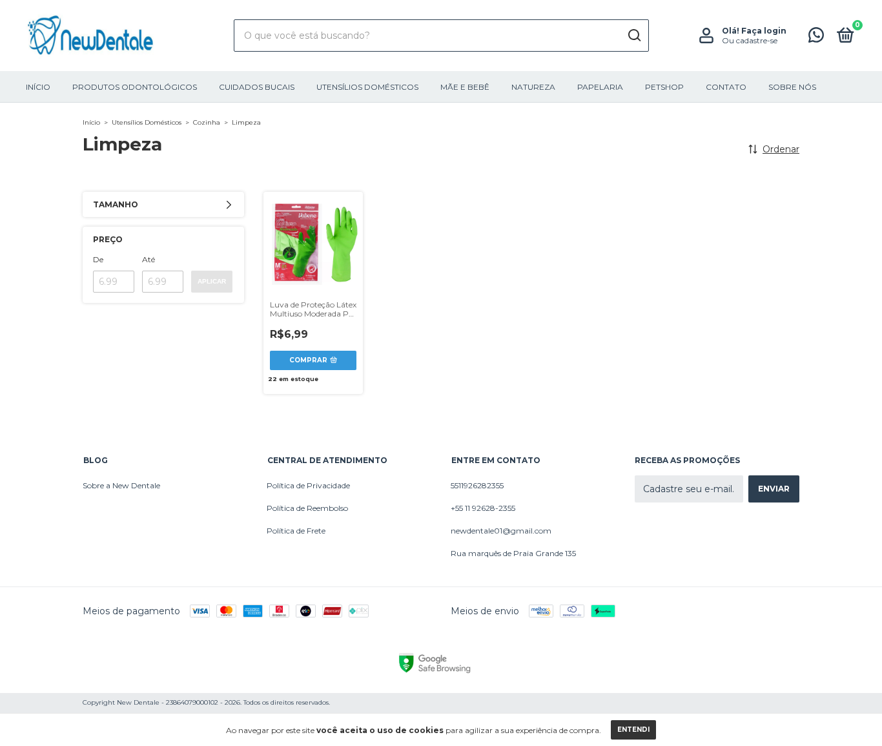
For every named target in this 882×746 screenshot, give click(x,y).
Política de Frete (296, 530)
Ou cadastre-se (749, 40)
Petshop (664, 87)
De (98, 259)
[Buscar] (633, 35)
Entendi (633, 729)
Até (148, 259)
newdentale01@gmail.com (501, 530)
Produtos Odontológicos (134, 87)
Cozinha (206, 122)
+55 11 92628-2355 (483, 508)
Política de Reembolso (307, 508)
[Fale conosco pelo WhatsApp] (816, 37)
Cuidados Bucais (256, 87)
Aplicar (212, 281)
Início (38, 87)
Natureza (533, 87)
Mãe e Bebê (464, 87)
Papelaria (600, 87)
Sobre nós (792, 87)
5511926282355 (477, 485)
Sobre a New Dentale (121, 485)
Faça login (763, 31)
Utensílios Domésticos (367, 87)
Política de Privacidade (308, 485)
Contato (726, 87)
